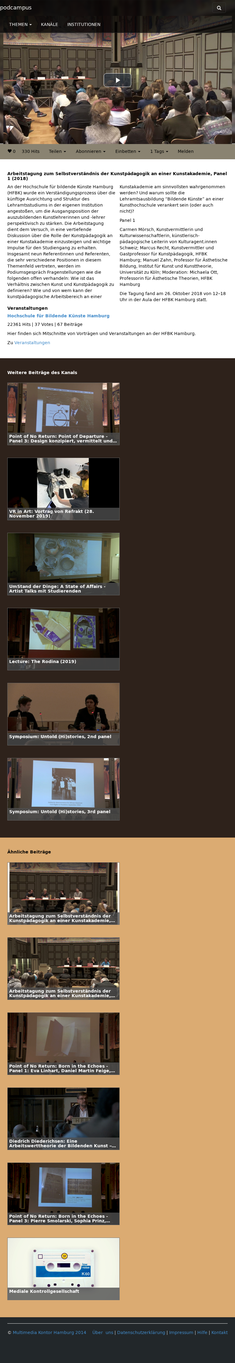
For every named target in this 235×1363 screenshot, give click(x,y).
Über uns (102, 1332)
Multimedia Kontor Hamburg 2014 (49, 1332)
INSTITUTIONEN (83, 24)
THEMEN (19, 24)
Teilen (56, 151)
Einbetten (126, 151)
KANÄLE (49, 24)
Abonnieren (89, 151)
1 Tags (157, 151)
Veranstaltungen (32, 342)
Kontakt (219, 1332)
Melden (186, 151)
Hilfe (202, 1332)
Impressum (181, 1332)
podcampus (16, 7)
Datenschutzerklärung (141, 1332)
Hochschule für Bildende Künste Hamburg (58, 316)
